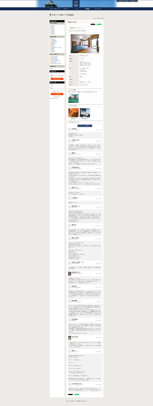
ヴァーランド (76, 154)
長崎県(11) (53, 28)
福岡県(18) (53, 25)
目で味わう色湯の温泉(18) (55, 60)
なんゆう (78, 273)
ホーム (95, 18)
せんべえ (75, 337)
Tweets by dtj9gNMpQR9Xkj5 (54, 98)
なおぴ (75, 238)
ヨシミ (75, 351)
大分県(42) (53, 29)
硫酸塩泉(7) (53, 44)
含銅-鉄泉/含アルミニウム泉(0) (56, 47)
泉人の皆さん (98, 9)
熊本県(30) (53, 31)
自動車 (55, 91)
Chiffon (78, 168)
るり (75, 207)
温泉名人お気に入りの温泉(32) (56, 63)
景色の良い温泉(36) (54, 59)
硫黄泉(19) (53, 48)
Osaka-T (73, 141)
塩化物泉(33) (53, 43)
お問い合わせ (135, 1)
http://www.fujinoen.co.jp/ (83, 84)
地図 (52, 68)
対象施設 (87, 9)
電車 (58, 91)
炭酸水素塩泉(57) (54, 41)
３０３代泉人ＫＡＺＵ (77, 384)
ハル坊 (78, 301)
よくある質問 (119, 1)
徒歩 (61, 91)
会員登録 (124, 1)
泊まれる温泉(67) (54, 62)
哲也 (78, 287)
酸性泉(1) (52, 50)
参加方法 (65, 9)
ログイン (129, 1)
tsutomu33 (76, 129)
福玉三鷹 (75, 198)
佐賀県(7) (52, 27)
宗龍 (78, 188)
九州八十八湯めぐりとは (55, 9)
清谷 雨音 (73, 320)
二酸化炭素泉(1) (54, 40)
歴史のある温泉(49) (54, 56)
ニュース (76, 9)
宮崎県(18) (53, 32)
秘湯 (77, 263)
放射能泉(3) (53, 51)
